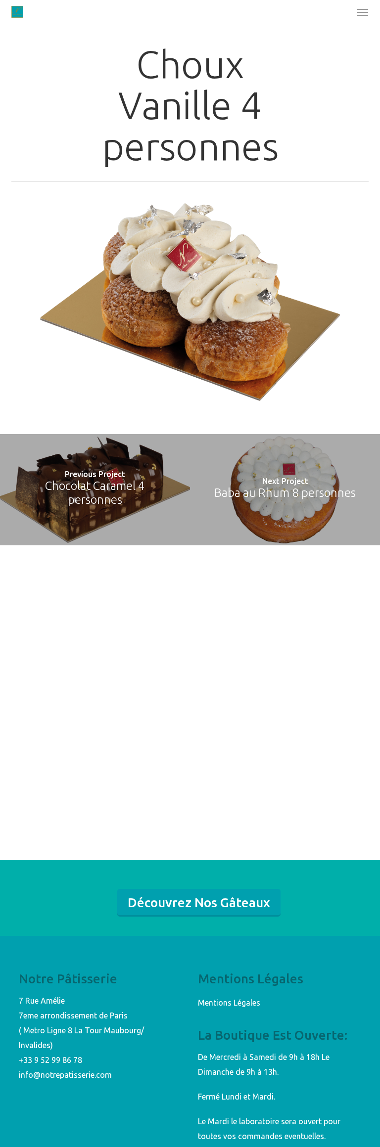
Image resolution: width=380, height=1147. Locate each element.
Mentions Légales (229, 1002)
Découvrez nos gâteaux (199, 902)
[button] (362, 12)
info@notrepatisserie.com (65, 1074)
